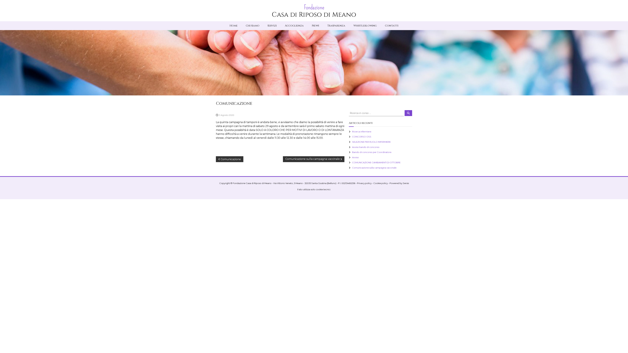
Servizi (272, 25)
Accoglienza (294, 25)
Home (234, 25)
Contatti (391, 25)
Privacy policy (364, 183)
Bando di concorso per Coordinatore (371, 152)
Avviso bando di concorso (365, 147)
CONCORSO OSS (361, 136)
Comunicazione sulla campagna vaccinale (374, 167)
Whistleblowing (365, 25)
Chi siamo (252, 25)
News (315, 25)
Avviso (355, 157)
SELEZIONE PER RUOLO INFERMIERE (371, 142)
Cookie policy (380, 183)
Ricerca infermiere (361, 131)
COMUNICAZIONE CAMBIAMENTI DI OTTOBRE (376, 162)
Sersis (406, 183)
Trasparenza (336, 25)
